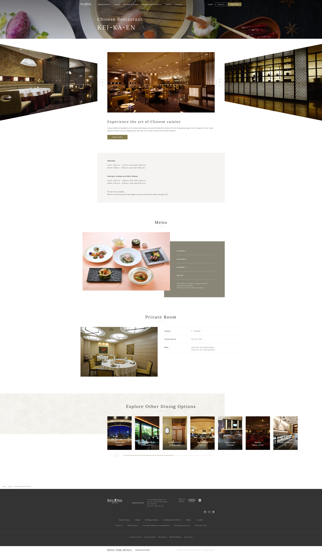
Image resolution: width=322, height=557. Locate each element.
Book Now (235, 4)
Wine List (180, 275)
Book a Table (117, 137)
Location (199, 520)
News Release (162, 537)
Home (4, 486)
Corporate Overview (135, 537)
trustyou (207, 500)
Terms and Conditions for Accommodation (156, 525)
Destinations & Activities (172, 520)
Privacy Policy (188, 537)
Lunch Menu (181, 251)
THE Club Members (176, 537)
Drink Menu (180, 267)
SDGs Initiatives (133, 525)
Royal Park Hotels (150, 537)
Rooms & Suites (124, 520)
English (210, 4)
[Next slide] (219, 82)
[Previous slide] (102, 82)
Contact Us (220, 4)
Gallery (188, 520)
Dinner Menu (181, 259)
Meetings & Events (151, 520)
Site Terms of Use (201, 525)
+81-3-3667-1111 (152, 504)
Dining (10, 486)
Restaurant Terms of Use (182, 525)
